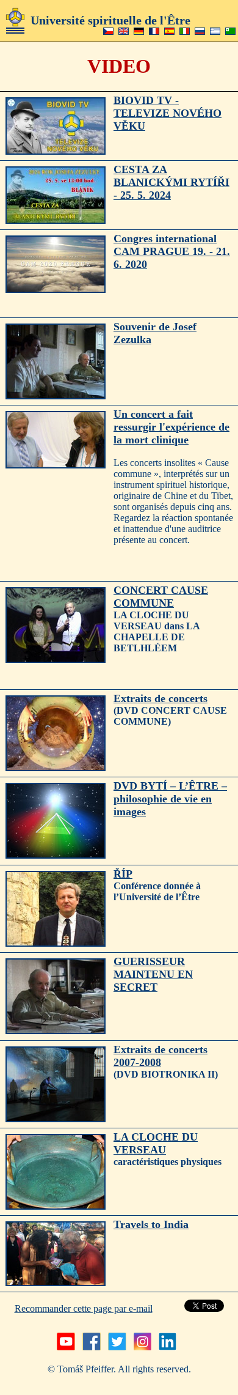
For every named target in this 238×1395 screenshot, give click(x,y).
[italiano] (184, 31)
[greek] (215, 31)
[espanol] (169, 31)
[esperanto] (230, 31)
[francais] (154, 31)
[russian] (199, 31)
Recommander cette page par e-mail (84, 1308)
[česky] (108, 31)
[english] (123, 31)
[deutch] (138, 31)
